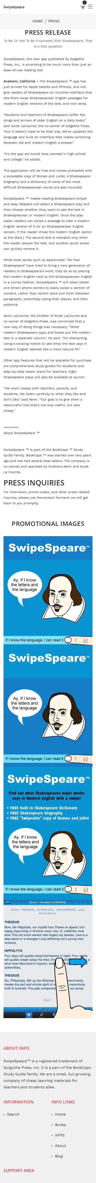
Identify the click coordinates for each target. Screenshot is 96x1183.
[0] (82, 19)
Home (37, 33)
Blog (59, 1168)
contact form (52, 510)
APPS (60, 1147)
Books (60, 1137)
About (60, 1158)
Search (13, 1126)
